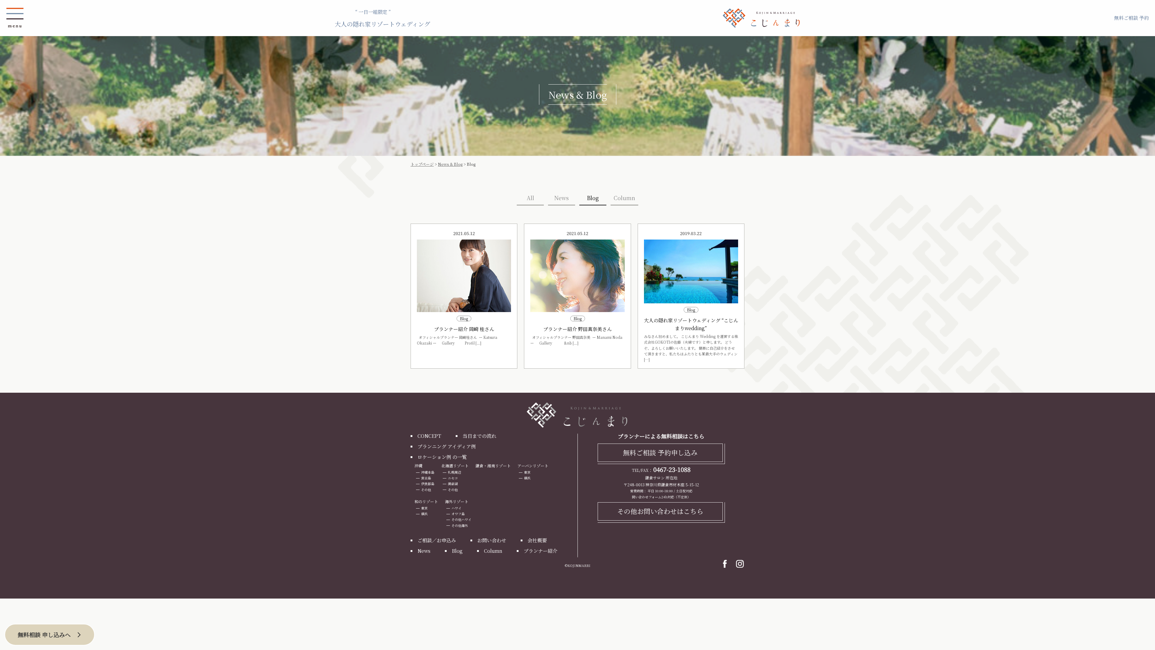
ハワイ (456, 508)
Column (624, 198)
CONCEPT (429, 435)
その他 (426, 489)
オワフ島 (458, 513)
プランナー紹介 (540, 550)
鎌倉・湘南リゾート (493, 466)
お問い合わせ (491, 540)
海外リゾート (456, 501)
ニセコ (453, 477)
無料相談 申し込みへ (44, 634)
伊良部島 (427, 483)
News (561, 198)
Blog (593, 198)
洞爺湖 (453, 483)
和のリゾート (426, 501)
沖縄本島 (427, 472)
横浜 (527, 477)
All (530, 198)
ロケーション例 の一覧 (442, 456)
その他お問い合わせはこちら (660, 511)
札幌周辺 (454, 472)
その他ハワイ (461, 519)
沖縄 (418, 466)
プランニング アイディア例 (446, 446)
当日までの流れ (479, 435)
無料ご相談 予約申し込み (660, 452)
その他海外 (459, 525)
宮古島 (426, 477)
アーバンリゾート (532, 466)
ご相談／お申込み (436, 540)
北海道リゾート (455, 466)
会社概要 (537, 540)
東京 (527, 472)
